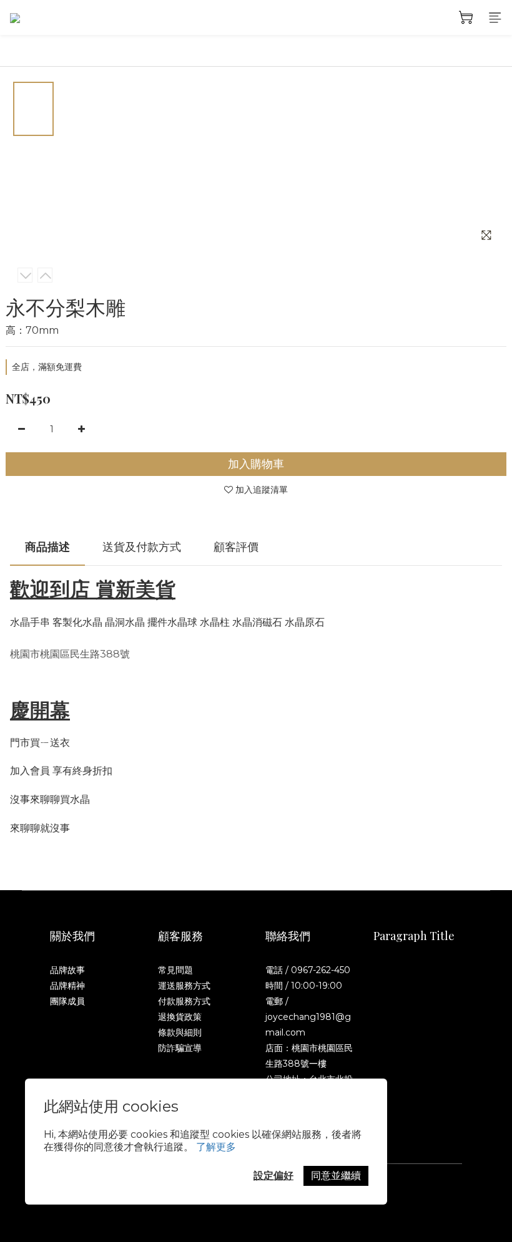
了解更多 (216, 1147)
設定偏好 (273, 1175)
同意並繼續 (336, 1175)
